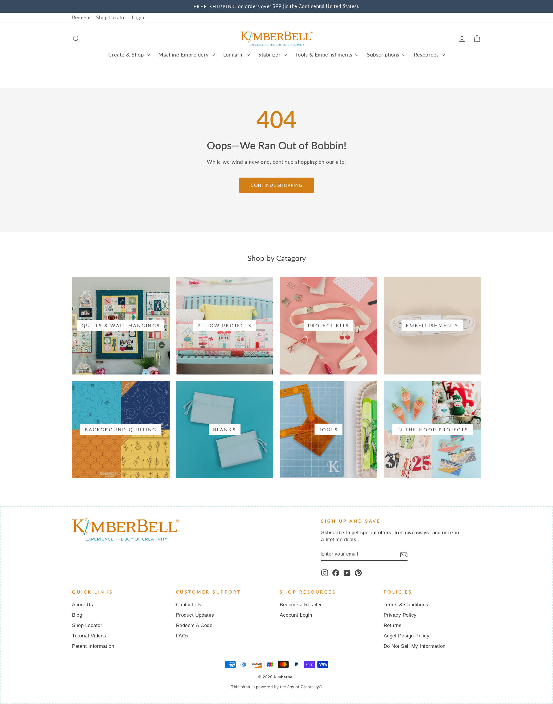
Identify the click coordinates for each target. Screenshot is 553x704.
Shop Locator (111, 17)
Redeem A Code (194, 625)
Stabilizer (270, 54)
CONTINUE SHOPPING (276, 185)
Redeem (81, 17)
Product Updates (195, 615)
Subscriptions (384, 54)
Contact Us (189, 604)
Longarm (234, 54)
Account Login (296, 615)
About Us (82, 604)
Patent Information (93, 646)
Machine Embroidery (184, 54)
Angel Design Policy (407, 636)
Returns (393, 625)
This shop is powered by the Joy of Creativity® (276, 686)
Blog (77, 615)
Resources (427, 54)
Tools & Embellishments (324, 54)
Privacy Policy (400, 615)
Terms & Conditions (406, 604)
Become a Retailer (301, 604)
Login (138, 17)
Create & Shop (126, 54)
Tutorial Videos (89, 636)
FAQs (182, 636)
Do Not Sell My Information (415, 646)
